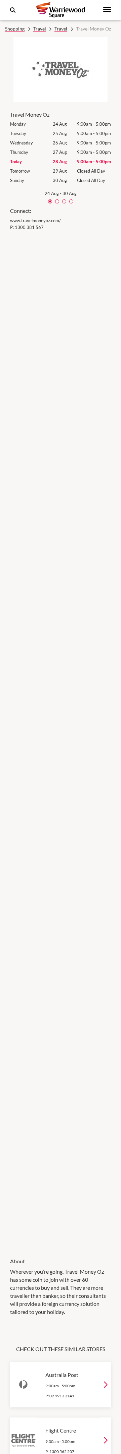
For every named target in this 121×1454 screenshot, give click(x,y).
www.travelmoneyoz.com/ (35, 220)
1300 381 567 (29, 227)
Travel (39, 29)
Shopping (15, 29)
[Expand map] (60, 740)
